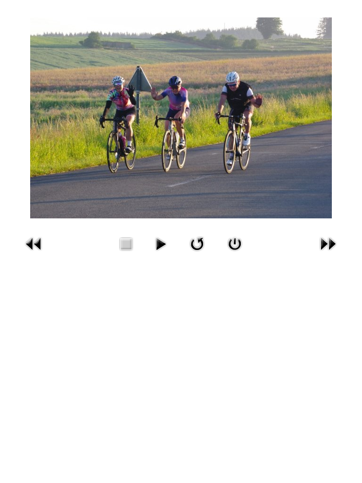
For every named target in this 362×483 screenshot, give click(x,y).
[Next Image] (328, 242)
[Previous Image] (34, 242)
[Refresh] (197, 242)
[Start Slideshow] (160, 242)
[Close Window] (234, 242)
